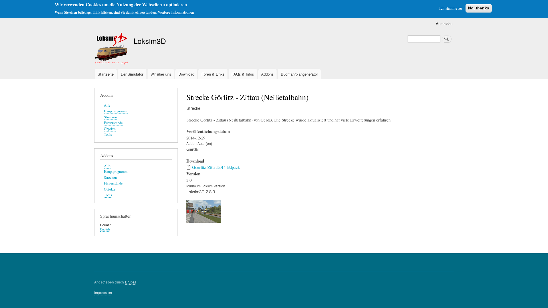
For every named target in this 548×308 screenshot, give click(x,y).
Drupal (130, 281)
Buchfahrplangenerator (299, 74)
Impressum (103, 292)
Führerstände (113, 122)
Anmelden (444, 23)
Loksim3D (150, 41)
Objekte (110, 128)
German (105, 225)
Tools (108, 134)
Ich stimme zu (450, 8)
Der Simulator (132, 74)
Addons (267, 74)
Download (186, 74)
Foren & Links (213, 74)
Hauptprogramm (116, 111)
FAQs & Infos (242, 74)
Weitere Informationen (176, 12)
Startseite (106, 74)
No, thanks (478, 8)
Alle (107, 105)
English (105, 229)
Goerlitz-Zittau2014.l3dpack (216, 167)
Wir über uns (160, 74)
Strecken (110, 117)
